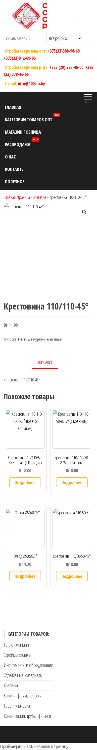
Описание (45, 362)
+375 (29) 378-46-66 (66, 67)
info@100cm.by (31, 83)
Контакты (15, 169)
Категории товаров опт (32, 118)
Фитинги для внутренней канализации (39, 339)
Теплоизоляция (16, 644)
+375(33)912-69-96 (20, 58)
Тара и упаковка (17, 705)
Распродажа (21, 142)
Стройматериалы (17, 655)
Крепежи (11, 685)
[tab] (48, 362)
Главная (13, 107)
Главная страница (17, 197)
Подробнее (25, 482)
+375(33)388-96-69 (64, 51)
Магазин (39, 197)
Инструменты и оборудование (28, 665)
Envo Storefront (76, 734)
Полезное (14, 182)
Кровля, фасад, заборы (22, 695)
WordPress (44, 734)
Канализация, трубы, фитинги (27, 716)
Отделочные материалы (23, 675)
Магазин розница (23, 132)
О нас (10, 157)
